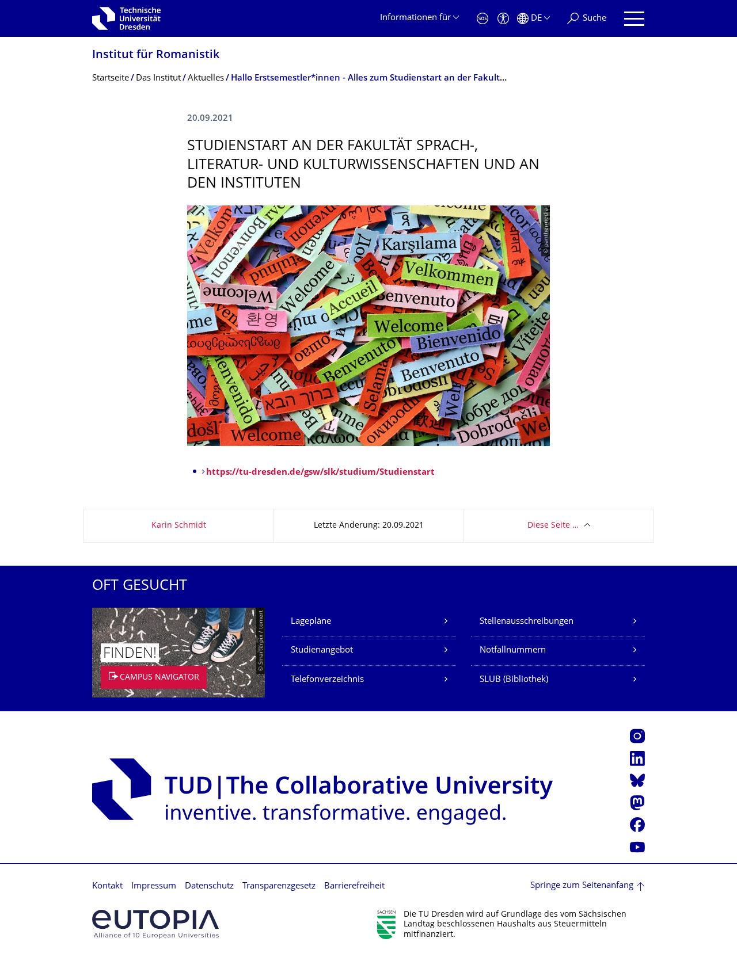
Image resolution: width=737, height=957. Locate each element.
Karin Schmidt (178, 525)
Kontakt (107, 886)
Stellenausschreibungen (526, 621)
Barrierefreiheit (354, 886)
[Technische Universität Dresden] (126, 18)
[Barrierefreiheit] (503, 18)
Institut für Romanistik (155, 55)
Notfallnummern (513, 650)
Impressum (153, 886)
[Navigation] (634, 18)
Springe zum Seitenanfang (581, 886)
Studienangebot (322, 650)
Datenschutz (209, 886)
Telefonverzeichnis (327, 680)
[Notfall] (482, 18)
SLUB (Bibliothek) (514, 680)
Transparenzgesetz (279, 886)
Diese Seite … (553, 525)
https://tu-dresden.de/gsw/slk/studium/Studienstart (320, 472)
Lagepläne (311, 621)
